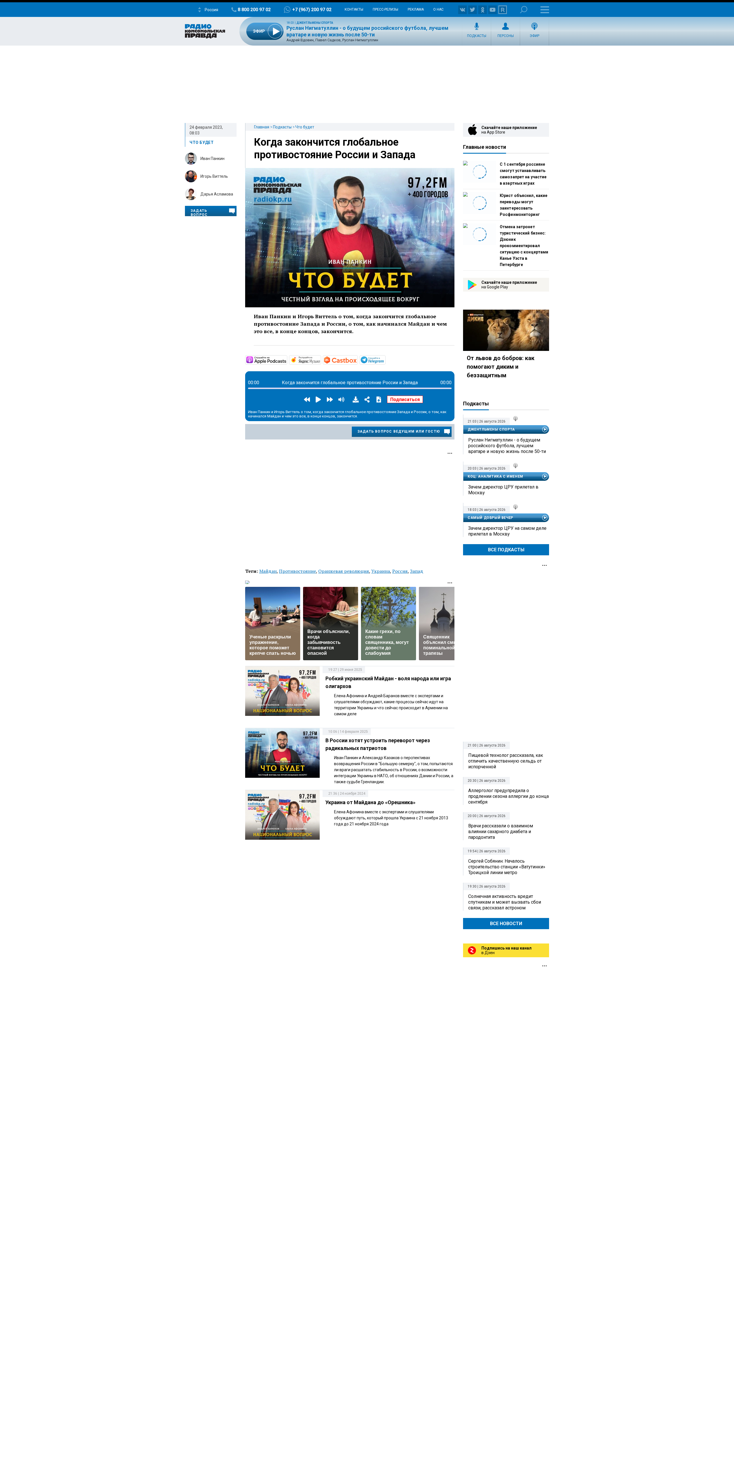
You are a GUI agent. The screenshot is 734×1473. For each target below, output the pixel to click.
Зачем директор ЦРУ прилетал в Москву (503, 489)
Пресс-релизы (385, 9)
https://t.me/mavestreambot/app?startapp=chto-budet (385, 359)
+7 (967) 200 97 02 (311, 9)
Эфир (534, 36)
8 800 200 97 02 (254, 9)
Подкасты (476, 36)
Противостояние (297, 571)
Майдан (268, 571)
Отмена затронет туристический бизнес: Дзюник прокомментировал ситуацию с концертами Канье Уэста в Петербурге (524, 245)
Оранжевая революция (343, 571)
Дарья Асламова (216, 194)
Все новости (506, 923)
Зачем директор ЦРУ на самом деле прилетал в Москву (507, 531)
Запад (416, 571)
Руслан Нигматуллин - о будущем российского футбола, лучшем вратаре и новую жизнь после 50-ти (507, 445)
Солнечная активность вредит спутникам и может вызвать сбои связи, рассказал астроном (504, 902)
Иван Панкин (212, 158)
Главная (261, 127)
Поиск (523, 9)
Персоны (505, 36)
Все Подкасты (506, 549)
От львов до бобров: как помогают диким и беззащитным (500, 367)
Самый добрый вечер (490, 518)
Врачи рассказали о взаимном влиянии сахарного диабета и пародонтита (500, 831)
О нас (438, 9)
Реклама (416, 9)
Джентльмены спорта (314, 22)
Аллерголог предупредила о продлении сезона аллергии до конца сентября (508, 796)
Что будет (304, 127)
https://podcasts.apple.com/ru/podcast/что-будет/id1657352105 (286, 359)
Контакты (354, 9)
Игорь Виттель (214, 176)
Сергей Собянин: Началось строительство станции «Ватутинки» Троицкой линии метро (506, 866)
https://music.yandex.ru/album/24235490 (320, 359)
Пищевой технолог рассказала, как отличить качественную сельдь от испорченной (505, 761)
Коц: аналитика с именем (495, 476)
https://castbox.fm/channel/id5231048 (357, 359)
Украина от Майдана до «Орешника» (370, 802)
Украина (380, 571)
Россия (400, 571)
